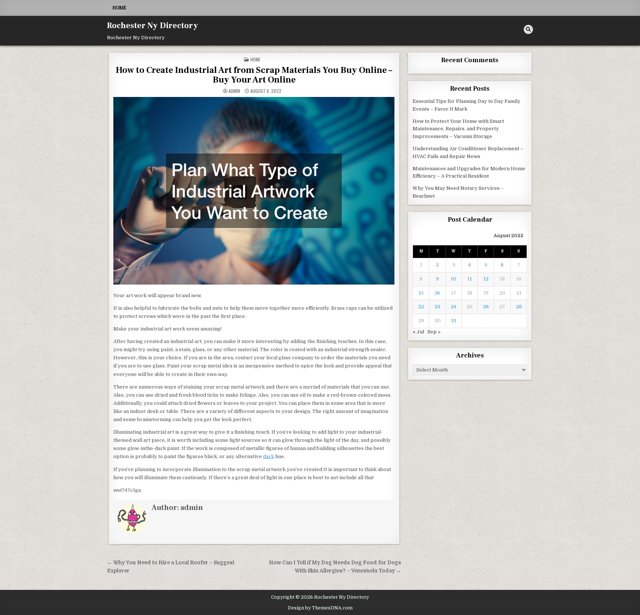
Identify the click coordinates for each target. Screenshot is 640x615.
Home (119, 8)
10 (453, 279)
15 (421, 293)
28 (519, 306)
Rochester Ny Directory (152, 25)
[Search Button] (528, 29)
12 (486, 279)
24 (453, 306)
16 (437, 293)
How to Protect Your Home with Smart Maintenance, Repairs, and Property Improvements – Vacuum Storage (458, 129)
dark (268, 456)
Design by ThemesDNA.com (320, 608)
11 (469, 279)
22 (421, 306)
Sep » (434, 332)
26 (486, 306)
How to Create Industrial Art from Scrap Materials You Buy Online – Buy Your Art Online (254, 74)
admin (234, 91)
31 (453, 320)
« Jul (418, 332)
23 (437, 306)
